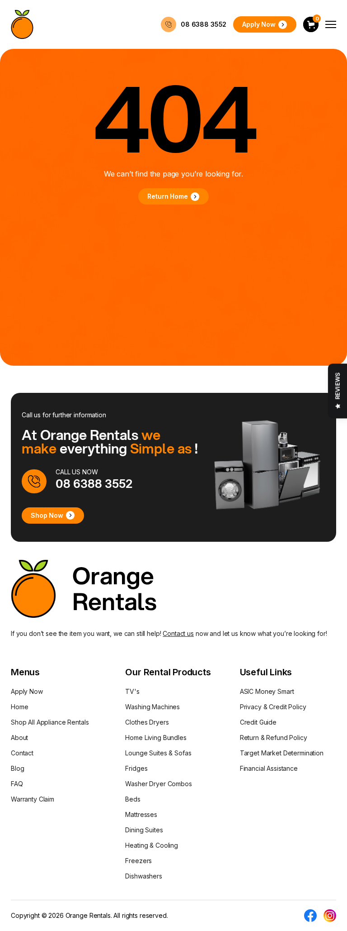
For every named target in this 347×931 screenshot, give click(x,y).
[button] (311, 24)
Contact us (178, 633)
